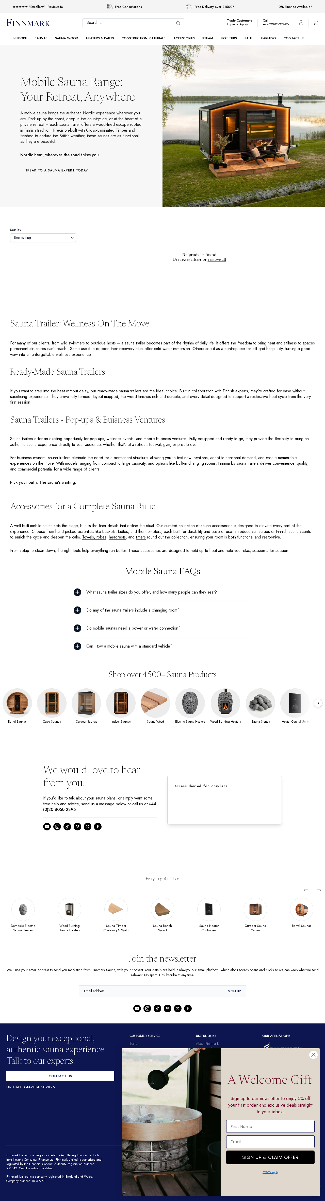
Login (233, 24)
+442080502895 (277, 24)
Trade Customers (242, 20)
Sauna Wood (66, 38)
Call (268, 20)
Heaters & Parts (100, 38)
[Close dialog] (313, 1054)
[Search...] (179, 23)
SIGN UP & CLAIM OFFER (270, 1156)
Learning (268, 38)
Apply (246, 24)
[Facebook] (98, 826)
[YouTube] (47, 826)
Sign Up (234, 995)
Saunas (41, 38)
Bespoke (20, 38)
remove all (217, 260)
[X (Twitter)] (87, 826)
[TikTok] (67, 826)
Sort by (15, 229)
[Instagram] (57, 826)
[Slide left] (305, 889)
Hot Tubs (229, 38)
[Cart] (316, 22)
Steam (207, 38)
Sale (248, 38)
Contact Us (294, 38)
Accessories (184, 38)
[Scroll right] (318, 703)
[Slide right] (319, 889)
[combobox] (134, 22)
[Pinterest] (77, 826)
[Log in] (301, 22)
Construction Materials (144, 38)
